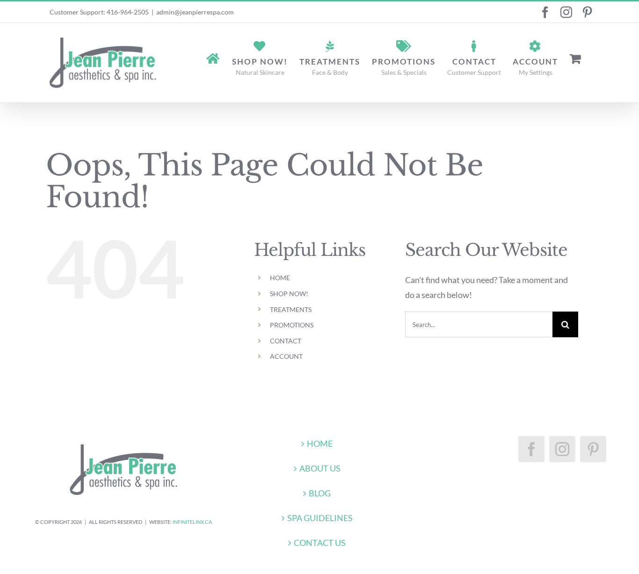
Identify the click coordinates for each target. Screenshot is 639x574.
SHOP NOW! (289, 294)
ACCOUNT (286, 356)
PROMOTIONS (291, 325)
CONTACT (285, 341)
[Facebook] (531, 449)
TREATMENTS (291, 309)
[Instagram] (562, 449)
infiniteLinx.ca (192, 522)
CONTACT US (320, 543)
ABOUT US (320, 468)
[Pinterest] (593, 449)
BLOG (320, 493)
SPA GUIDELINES (320, 518)
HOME (280, 278)
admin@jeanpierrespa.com (195, 12)
